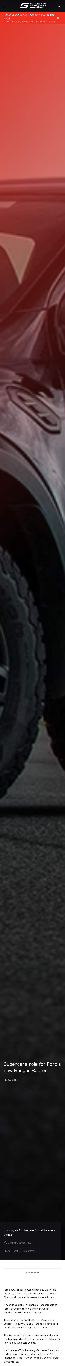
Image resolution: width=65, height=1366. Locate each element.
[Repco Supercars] (32, 6)
